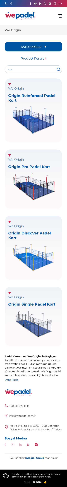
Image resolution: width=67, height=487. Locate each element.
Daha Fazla (11, 379)
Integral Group (34, 457)
